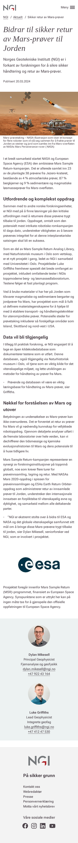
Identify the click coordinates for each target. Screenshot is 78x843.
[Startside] (9, 7)
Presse (28, 797)
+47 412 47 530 (39, 732)
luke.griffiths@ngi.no (39, 727)
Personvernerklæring (38, 801)
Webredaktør (32, 792)
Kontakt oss (31, 787)
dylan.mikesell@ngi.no (39, 669)
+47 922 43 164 (39, 674)
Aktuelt (18, 17)
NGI (5, 17)
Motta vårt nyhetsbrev (39, 806)
